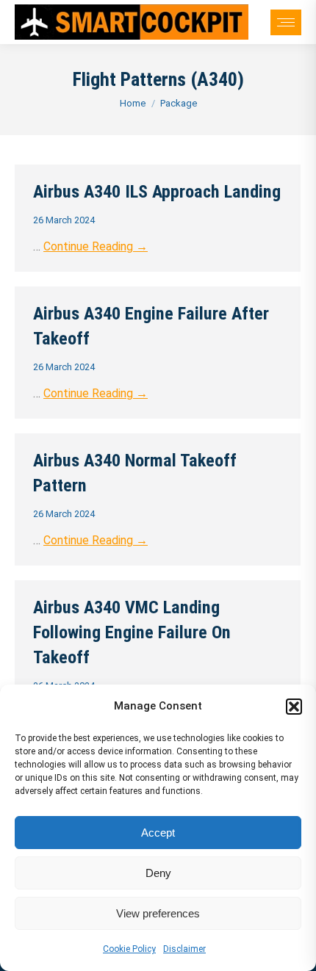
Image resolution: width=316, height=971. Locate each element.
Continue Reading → (95, 246)
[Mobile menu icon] (285, 22)
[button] (294, 706)
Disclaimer (184, 949)
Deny (158, 873)
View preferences (158, 913)
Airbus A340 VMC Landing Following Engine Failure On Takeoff (132, 632)
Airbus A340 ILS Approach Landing (157, 191)
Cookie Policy (129, 949)
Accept (158, 832)
